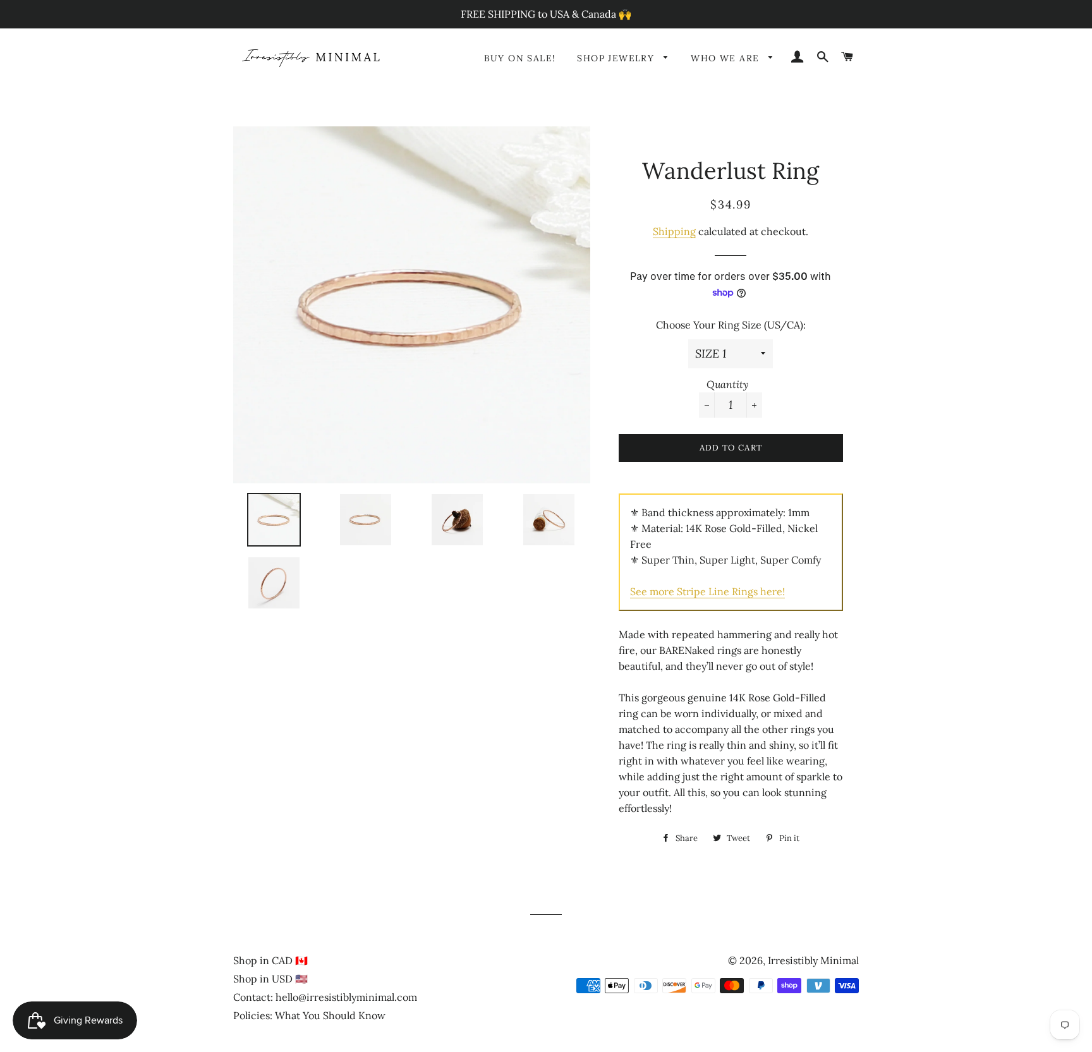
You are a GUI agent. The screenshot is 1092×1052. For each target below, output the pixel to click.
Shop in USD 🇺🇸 (270, 978)
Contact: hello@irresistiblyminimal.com (325, 997)
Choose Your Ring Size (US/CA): (731, 324)
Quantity (727, 384)
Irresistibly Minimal (813, 960)
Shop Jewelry (617, 58)
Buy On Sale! (520, 58)
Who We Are (726, 58)
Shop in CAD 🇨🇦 (270, 960)
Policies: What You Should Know (309, 1015)
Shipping (674, 231)
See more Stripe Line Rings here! (707, 591)
